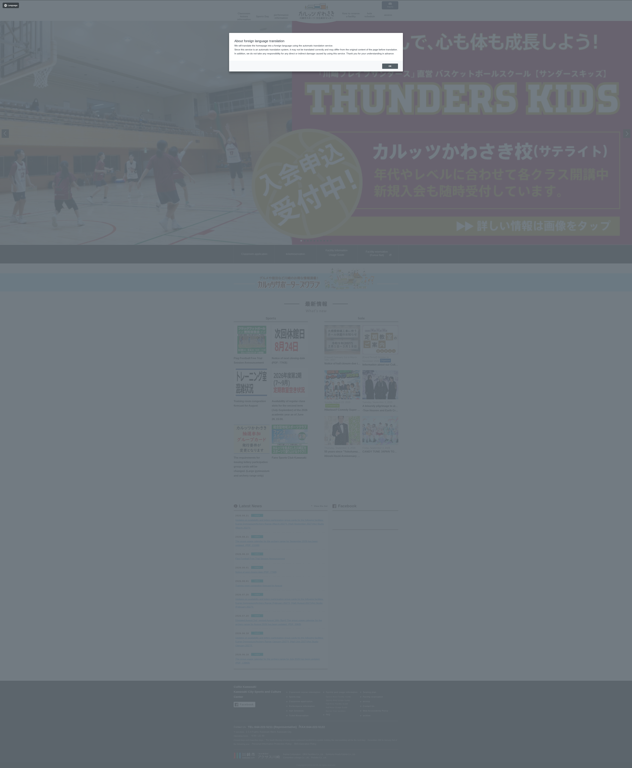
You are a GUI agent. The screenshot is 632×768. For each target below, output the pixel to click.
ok (390, 66)
